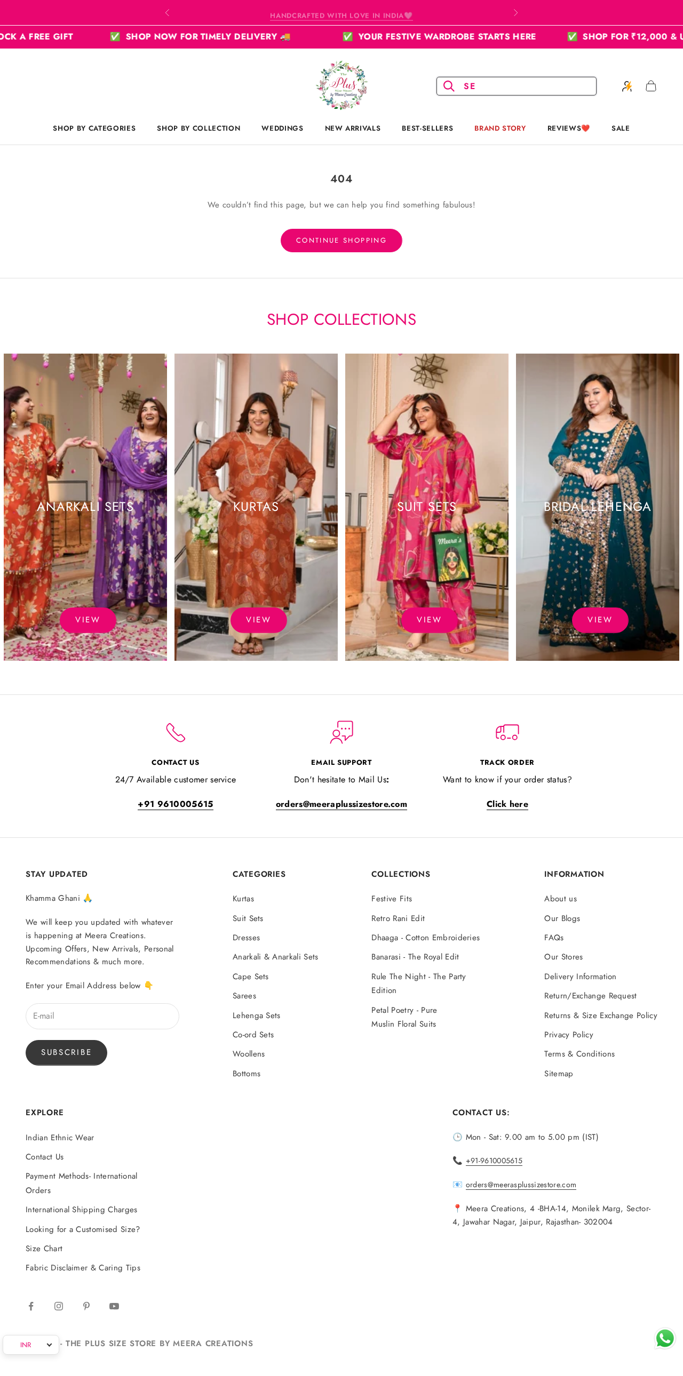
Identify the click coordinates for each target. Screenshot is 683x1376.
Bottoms (246, 1073)
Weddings (282, 128)
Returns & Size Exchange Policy (600, 1015)
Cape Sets (251, 976)
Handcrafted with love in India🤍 (341, 12)
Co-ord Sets (253, 1035)
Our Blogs (562, 918)
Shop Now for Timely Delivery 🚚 (151, 36)
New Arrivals (353, 128)
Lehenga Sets (257, 1015)
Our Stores (563, 957)
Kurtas (243, 899)
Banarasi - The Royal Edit (415, 957)
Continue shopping (341, 240)
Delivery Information (580, 976)
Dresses (246, 937)
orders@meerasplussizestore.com (521, 1184)
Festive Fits (391, 899)
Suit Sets (248, 918)
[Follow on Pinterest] (86, 1306)
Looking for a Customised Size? (83, 1229)
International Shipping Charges (82, 1209)
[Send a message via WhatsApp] (665, 1338)
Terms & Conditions (579, 1054)
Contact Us (44, 1157)
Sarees (244, 996)
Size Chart (44, 1248)
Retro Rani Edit (398, 918)
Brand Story (500, 128)
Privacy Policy (568, 1035)
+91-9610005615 (494, 1160)
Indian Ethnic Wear (60, 1137)
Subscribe (66, 1052)
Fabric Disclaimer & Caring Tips (83, 1268)
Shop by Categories (94, 128)
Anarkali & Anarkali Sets (276, 957)
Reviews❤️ (568, 128)
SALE (620, 128)
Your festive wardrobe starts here (390, 36)
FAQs (553, 937)
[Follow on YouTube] (114, 1306)
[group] (85, 507)
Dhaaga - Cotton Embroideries (425, 937)
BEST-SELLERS (427, 128)
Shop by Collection (198, 128)
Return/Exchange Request (590, 996)
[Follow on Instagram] (58, 1306)
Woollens (249, 1054)
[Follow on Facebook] (31, 1306)
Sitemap (558, 1073)
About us (560, 899)
